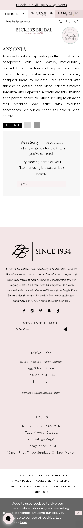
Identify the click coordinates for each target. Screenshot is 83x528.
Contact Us (24, 475)
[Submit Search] (19, 184)
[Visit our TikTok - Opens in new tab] (58, 311)
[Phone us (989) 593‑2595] (60, 21)
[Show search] (68, 21)
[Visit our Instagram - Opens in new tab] (32, 311)
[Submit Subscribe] (65, 329)
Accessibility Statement (54, 481)
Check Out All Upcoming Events (41, 4)
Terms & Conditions (52, 475)
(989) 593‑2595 (41, 381)
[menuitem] (17, 21)
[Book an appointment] (70, 35)
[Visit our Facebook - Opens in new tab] (24, 311)
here (23, 522)
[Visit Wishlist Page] (76, 21)
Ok (78, 512)
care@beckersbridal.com (41, 392)
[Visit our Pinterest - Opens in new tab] (40, 311)
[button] (7, 31)
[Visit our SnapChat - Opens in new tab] (49, 311)
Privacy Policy (21, 481)
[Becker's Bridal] (34, 31)
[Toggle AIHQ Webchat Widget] (8, 518)
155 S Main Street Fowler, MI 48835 (41, 372)
